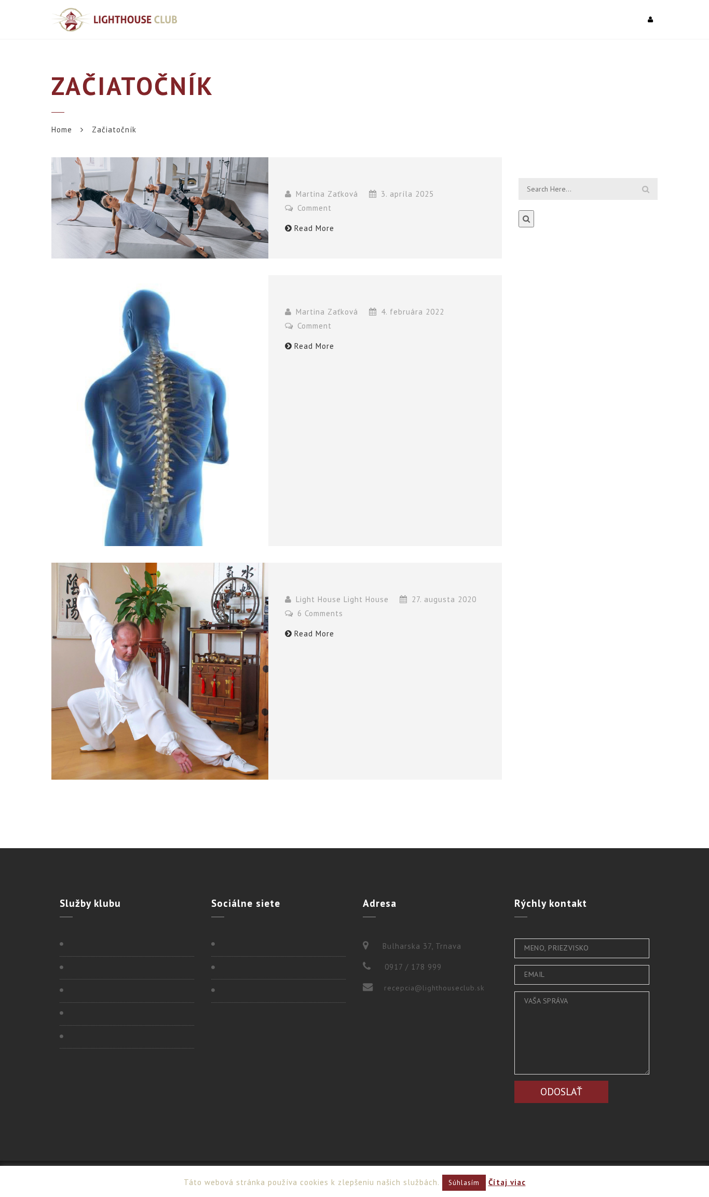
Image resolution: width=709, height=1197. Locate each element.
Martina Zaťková (327, 194)
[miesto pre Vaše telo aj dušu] (114, 19)
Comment (313, 208)
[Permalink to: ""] (159, 208)
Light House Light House (342, 599)
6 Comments (319, 613)
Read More (314, 228)
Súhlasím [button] (464, 1182)
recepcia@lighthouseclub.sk (434, 987)
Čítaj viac (507, 1182)
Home (61, 129)
